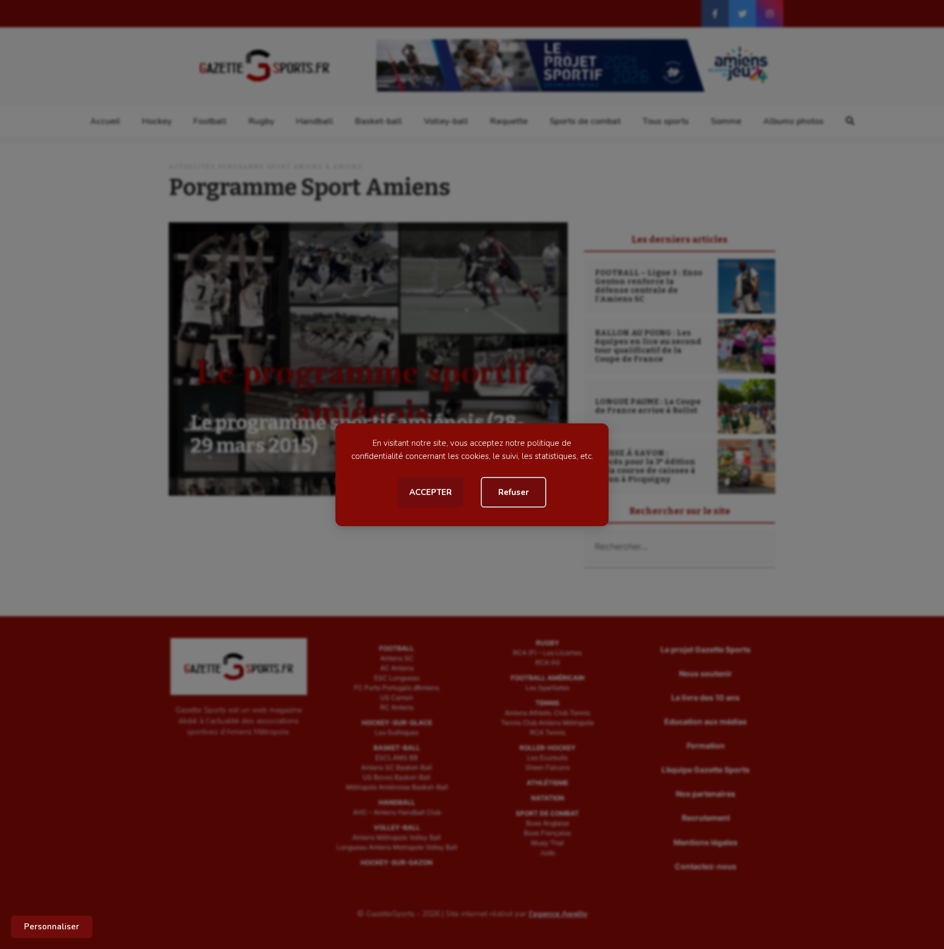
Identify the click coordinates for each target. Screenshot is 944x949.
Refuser (513, 492)
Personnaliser (51, 926)
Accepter (430, 492)
